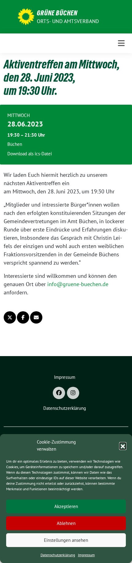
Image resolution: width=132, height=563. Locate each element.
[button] (123, 446)
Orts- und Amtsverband (68, 21)
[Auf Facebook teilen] (23, 317)
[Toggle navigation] (121, 43)
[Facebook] (59, 393)
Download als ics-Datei (29, 154)
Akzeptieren (66, 506)
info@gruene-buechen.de (77, 284)
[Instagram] (73, 393)
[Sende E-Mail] (36, 317)
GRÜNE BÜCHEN (57, 13)
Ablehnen (66, 523)
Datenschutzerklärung (58, 555)
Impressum (86, 555)
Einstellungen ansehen (66, 540)
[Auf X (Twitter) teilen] (10, 317)
